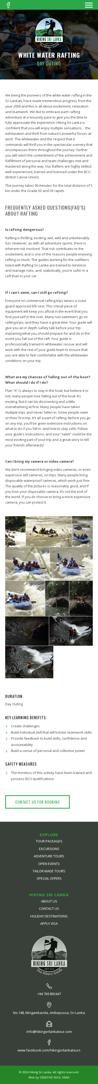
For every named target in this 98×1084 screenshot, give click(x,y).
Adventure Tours (49, 856)
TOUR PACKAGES (49, 841)
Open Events (49, 863)
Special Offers (49, 878)
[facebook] (8, 5)
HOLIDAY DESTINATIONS (49, 916)
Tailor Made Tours (49, 871)
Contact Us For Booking (37, 802)
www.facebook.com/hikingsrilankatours (49, 1050)
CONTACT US (49, 908)
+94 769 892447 (49, 993)
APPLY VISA (49, 923)
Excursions (49, 848)
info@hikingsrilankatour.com (49, 1031)
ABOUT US (49, 901)
